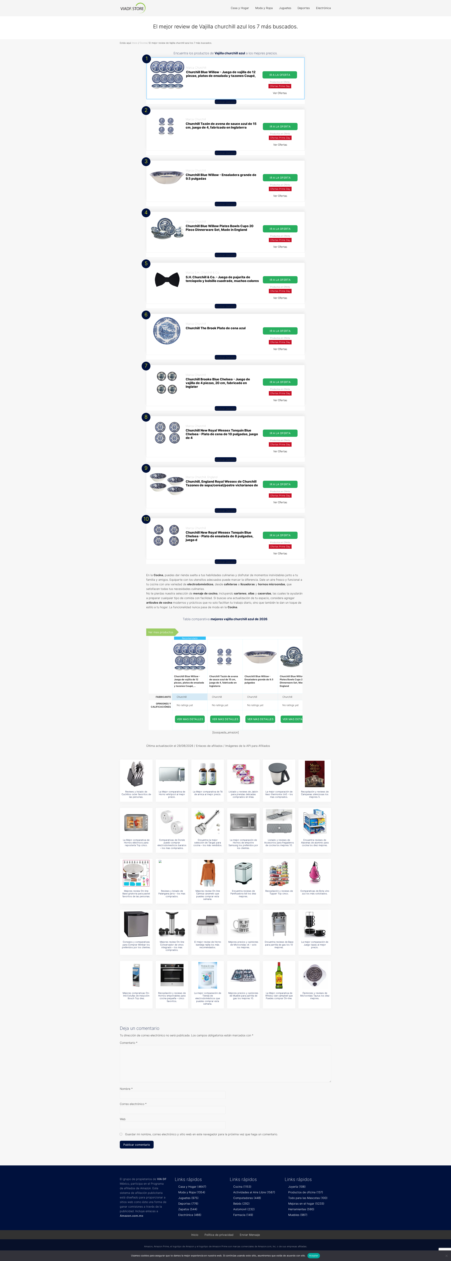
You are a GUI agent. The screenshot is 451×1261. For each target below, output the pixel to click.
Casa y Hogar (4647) (192, 1186)
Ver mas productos (160, 632)
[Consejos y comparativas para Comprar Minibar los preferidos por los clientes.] (136, 924)
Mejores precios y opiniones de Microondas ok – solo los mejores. (243, 945)
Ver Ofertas (280, 93)
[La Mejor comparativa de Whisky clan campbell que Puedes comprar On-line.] (279, 975)
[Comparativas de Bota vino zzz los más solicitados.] (315, 873)
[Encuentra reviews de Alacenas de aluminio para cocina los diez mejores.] (315, 822)
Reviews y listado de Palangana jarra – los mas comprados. (171, 894)
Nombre (126, 1088)
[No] (446, 1255)
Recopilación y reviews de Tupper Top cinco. (279, 892)
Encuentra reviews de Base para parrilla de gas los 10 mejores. (279, 945)
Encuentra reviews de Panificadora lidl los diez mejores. (243, 894)
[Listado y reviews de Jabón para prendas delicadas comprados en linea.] (243, 774)
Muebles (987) (297, 1215)
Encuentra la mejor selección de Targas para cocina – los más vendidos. (207, 843)
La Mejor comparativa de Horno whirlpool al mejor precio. (172, 794)
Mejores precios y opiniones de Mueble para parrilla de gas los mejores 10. (243, 996)
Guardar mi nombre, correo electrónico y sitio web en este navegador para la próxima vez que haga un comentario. (201, 1134)
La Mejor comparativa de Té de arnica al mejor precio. (208, 793)
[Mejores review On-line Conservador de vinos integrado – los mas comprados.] (172, 924)
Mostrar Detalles (225, 102)
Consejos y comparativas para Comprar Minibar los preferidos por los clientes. (136, 945)
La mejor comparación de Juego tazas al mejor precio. (314, 945)
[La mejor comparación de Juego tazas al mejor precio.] (315, 924)
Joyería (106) (297, 1186)
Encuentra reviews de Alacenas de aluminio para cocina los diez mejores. (315, 843)
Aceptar (313, 1255)
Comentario (128, 1042)
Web (123, 1119)
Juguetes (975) (188, 1198)
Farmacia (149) (243, 1215)
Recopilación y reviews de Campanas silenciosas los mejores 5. (315, 794)
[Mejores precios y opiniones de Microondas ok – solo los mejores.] (243, 924)
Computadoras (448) (247, 1198)
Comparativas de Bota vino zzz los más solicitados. (314, 892)
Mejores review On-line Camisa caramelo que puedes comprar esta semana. (208, 895)
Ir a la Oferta (279, 75)
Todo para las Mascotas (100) (308, 1198)
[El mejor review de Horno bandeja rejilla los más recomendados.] (207, 924)
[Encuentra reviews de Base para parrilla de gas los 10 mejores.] (279, 924)
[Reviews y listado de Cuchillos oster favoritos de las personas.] (136, 774)
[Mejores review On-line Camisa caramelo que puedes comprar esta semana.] (207, 873)
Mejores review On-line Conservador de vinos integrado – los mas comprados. (172, 946)
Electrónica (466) (189, 1215)
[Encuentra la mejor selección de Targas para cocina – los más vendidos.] (207, 822)
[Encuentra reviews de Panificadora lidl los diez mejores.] (243, 873)
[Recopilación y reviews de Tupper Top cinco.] (279, 873)
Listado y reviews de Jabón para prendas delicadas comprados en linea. (243, 794)
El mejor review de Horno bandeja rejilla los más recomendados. (207, 945)
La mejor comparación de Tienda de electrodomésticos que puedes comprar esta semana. (207, 998)
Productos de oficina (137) (305, 1192)
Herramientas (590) (301, 1209)
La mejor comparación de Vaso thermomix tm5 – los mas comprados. (279, 794)
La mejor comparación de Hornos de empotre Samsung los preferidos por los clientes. (243, 844)
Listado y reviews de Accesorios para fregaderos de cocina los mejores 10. (279, 843)
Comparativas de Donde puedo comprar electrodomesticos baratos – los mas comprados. (171, 844)
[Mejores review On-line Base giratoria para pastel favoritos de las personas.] (136, 873)
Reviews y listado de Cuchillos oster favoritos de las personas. (136, 794)
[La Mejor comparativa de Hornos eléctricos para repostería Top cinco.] (136, 822)
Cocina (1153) (242, 1186)
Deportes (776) (188, 1203)
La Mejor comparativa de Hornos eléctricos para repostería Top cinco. (136, 843)
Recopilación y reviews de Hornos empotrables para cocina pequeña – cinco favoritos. (172, 997)
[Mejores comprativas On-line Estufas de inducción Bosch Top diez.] (136, 975)
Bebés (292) (241, 1203)
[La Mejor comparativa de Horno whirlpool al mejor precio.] (172, 774)
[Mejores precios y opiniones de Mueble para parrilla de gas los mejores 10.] (243, 975)
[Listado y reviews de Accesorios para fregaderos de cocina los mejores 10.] (279, 822)
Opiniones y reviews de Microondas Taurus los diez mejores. (314, 996)
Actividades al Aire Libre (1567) (254, 1192)
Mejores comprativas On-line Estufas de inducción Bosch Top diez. (136, 996)
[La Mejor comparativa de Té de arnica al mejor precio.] (207, 774)
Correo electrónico (133, 1104)
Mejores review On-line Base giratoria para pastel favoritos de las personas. (136, 894)
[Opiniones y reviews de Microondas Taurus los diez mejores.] (315, 975)
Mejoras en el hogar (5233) (306, 1203)
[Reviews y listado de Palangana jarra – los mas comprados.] (172, 873)
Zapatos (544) (187, 1209)
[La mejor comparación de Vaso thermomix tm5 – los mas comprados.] (279, 774)
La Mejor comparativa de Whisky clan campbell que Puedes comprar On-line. (279, 996)
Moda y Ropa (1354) (191, 1192)
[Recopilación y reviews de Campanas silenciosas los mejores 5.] (315, 774)
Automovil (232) (244, 1209)
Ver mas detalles (190, 719)
